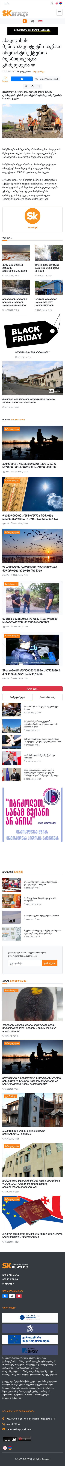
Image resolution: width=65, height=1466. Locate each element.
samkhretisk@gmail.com (18, 1429)
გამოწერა (49, 963)
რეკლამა (8, 1283)
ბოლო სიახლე (47, 697)
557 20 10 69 (13, 1424)
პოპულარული (17, 697)
